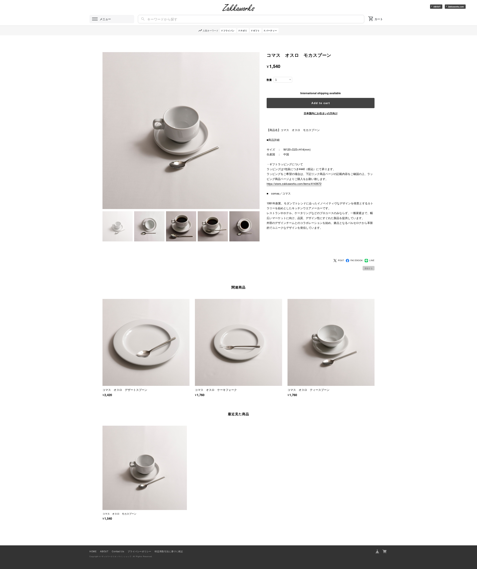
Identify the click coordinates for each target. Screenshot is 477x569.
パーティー (271, 30)
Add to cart (320, 103)
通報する (368, 268)
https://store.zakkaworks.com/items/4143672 (294, 184)
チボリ (243, 30)
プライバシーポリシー (139, 551)
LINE (372, 260)
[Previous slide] (102, 464)
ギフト (256, 30)
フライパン (228, 30)
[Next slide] (374, 464)
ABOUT (436, 6)
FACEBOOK (356, 260)
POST (341, 260)
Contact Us (118, 551)
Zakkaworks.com (456, 6)
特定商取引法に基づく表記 (169, 551)
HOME (93, 551)
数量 (269, 80)
